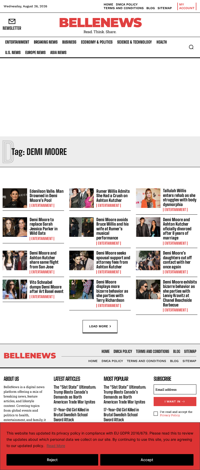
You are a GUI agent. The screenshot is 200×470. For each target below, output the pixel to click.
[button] (191, 47)
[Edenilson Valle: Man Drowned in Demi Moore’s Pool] (15, 198)
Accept (147, 459)
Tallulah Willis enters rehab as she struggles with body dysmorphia (179, 197)
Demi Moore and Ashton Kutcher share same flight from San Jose (44, 259)
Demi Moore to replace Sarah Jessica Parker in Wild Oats (44, 226)
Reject (52, 459)
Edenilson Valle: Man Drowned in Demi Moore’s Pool (47, 196)
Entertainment (42, 205)
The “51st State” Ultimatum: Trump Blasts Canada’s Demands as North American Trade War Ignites (75, 394)
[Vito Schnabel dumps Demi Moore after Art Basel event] (15, 289)
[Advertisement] (100, 97)
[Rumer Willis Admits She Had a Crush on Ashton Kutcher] (81, 198)
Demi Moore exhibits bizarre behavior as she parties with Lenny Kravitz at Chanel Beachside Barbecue (180, 293)
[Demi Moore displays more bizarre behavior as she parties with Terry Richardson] (81, 289)
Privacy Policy (169, 415)
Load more (98, 326)
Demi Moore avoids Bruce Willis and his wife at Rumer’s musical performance (112, 228)
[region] (100, 446)
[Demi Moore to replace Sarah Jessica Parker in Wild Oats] (15, 227)
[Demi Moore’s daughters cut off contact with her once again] (148, 260)
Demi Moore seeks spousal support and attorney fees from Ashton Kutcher (113, 259)
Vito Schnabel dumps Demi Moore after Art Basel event (47, 287)
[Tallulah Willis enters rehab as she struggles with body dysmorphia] (148, 198)
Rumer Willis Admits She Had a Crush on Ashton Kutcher (113, 196)
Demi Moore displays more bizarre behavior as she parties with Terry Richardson (112, 291)
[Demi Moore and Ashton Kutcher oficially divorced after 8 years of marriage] (148, 227)
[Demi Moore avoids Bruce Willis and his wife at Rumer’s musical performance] (81, 227)
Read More (56, 445)
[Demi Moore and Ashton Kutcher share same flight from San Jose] (15, 260)
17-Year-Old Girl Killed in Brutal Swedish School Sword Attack (71, 414)
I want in (172, 401)
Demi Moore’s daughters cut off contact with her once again (177, 259)
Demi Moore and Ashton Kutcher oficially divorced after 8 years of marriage (177, 228)
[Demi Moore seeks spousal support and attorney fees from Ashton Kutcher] (81, 260)
